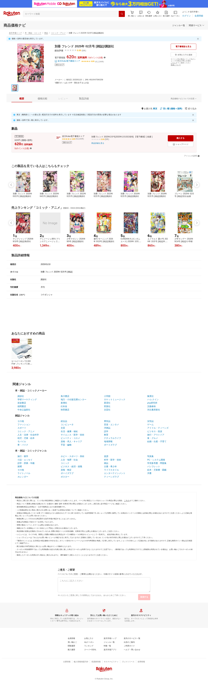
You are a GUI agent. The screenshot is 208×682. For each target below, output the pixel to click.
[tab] (21, 98)
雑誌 (46, 33)
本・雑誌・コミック (33, 33)
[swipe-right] (196, 184)
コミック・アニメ (58, 33)
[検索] (122, 14)
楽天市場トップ (15, 33)
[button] (140, 14)
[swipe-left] (11, 184)
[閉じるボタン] (198, 38)
